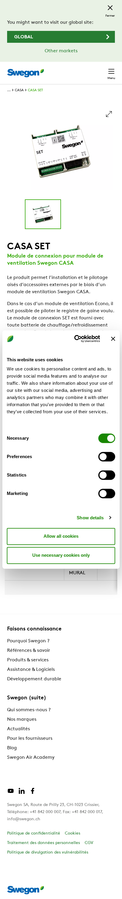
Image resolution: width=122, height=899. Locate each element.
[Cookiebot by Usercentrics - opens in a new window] (75, 339)
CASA (19, 90)
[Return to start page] (25, 73)
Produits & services (28, 660)
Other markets (61, 51)
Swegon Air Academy (30, 757)
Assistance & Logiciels (31, 669)
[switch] (106, 456)
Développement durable (34, 679)
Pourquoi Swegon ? (28, 641)
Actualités (18, 729)
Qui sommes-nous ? (29, 710)
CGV (89, 843)
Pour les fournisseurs (29, 738)
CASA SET (35, 90)
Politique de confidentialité (33, 833)
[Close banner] (113, 339)
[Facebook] (32, 793)
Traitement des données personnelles (43, 843)
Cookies (72, 833)
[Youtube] (10, 793)
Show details (90, 517)
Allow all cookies (61, 536)
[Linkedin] (21, 793)
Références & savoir (28, 650)
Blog (12, 748)
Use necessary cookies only (61, 555)
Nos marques (21, 719)
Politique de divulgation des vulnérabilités (47, 852)
